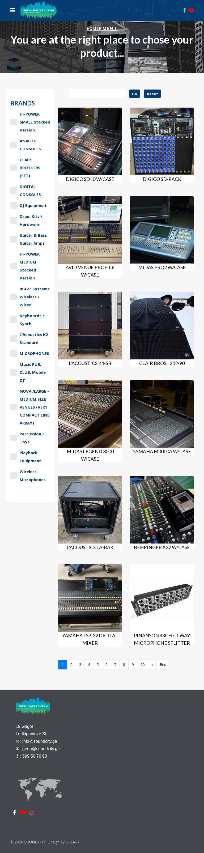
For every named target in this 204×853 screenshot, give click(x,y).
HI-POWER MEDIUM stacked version (30, 266)
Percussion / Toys (32, 437)
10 (143, 664)
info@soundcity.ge (39, 741)
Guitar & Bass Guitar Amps (33, 239)
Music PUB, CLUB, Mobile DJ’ (33, 372)
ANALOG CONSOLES (30, 144)
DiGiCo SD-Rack (162, 179)
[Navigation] (12, 10)
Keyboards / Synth (32, 319)
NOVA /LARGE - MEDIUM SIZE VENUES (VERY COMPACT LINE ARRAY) (34, 407)
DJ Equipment (33, 205)
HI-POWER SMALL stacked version (35, 122)
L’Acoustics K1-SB (90, 363)
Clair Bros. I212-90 (162, 363)
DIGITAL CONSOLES (30, 190)
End (163, 664)
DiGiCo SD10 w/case (90, 179)
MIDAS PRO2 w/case (162, 267)
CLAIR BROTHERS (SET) (30, 167)
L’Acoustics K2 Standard (34, 338)
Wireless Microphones (33, 475)
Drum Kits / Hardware (31, 220)
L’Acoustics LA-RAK (90, 547)
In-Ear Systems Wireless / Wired (35, 296)
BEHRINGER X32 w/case (162, 547)
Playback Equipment (30, 456)
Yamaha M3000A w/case (162, 451)
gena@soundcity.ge (41, 748)
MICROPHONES (34, 353)
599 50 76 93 (34, 756)
